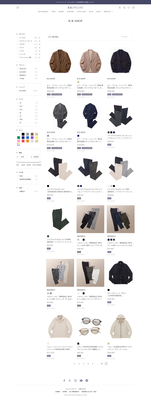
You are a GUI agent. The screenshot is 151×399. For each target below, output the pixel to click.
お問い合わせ (82, 389)
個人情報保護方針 (74, 391)
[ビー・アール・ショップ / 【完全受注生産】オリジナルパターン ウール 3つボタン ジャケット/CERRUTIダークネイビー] (121, 62)
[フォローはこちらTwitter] (69, 380)
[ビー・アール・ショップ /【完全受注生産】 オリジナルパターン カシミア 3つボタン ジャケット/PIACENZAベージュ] (90, 62)
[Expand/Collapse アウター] (39, 44)
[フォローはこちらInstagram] (75, 380)
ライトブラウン (48, 82)
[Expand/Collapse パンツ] (39, 47)
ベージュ (78, 82)
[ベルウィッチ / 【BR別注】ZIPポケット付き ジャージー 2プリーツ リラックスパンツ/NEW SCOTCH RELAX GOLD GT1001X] (90, 273)
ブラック (111, 132)
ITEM (53, 11)
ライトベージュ (51, 186)
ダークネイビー (108, 82)
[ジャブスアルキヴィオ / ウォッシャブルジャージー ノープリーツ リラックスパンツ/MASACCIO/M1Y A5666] (121, 115)
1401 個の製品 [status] (53, 37)
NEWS (98, 11)
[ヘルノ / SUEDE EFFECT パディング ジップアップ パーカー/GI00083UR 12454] (121, 326)
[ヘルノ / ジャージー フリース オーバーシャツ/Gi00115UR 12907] (60, 326)
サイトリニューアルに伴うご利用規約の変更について (75, 2)
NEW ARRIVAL (43, 11)
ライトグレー (111, 186)
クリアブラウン (81, 343)
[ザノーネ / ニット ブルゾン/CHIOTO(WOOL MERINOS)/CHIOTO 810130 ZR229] (121, 273)
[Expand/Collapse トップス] (39, 38)
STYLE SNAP (81, 11)
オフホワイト (108, 186)
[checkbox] (28, 38)
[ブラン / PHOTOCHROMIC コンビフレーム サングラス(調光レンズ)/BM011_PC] (90, 326)
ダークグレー (81, 240)
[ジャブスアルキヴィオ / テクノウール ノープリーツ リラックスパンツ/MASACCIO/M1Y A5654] (90, 169)
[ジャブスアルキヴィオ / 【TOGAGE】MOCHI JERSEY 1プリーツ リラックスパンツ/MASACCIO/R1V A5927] (60, 169)
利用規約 (64, 391)
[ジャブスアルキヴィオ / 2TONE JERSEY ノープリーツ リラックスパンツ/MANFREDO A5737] (60, 219)
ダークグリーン (48, 236)
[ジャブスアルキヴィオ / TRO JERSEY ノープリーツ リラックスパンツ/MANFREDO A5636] (121, 169)
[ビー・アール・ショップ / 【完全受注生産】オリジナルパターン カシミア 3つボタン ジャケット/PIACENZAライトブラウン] (60, 62)
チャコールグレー (108, 132)
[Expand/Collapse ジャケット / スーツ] (39, 41)
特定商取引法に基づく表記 (89, 391)
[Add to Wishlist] (70, 72)
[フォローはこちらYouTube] (81, 380)
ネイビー (78, 136)
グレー (48, 136)
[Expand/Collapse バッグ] (39, 51)
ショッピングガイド (70, 389)
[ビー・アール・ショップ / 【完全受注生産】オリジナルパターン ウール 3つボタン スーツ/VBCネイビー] (90, 115)
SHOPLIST (107, 11)
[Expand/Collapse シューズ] (39, 54)
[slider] (18, 162)
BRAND (61, 11)
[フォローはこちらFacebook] (64, 380)
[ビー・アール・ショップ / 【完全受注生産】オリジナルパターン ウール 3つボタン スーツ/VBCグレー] (60, 115)
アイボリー (48, 343)
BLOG (91, 11)
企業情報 (57, 391)
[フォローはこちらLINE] (86, 380)
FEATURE (70, 11)
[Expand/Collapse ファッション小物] (39, 57)
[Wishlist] (129, 7)
